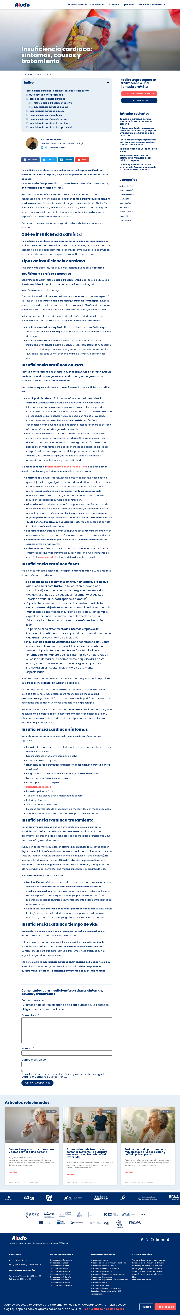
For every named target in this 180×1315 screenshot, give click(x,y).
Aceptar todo (165, 1306)
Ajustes (146, 1306)
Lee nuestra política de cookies (104, 1309)
